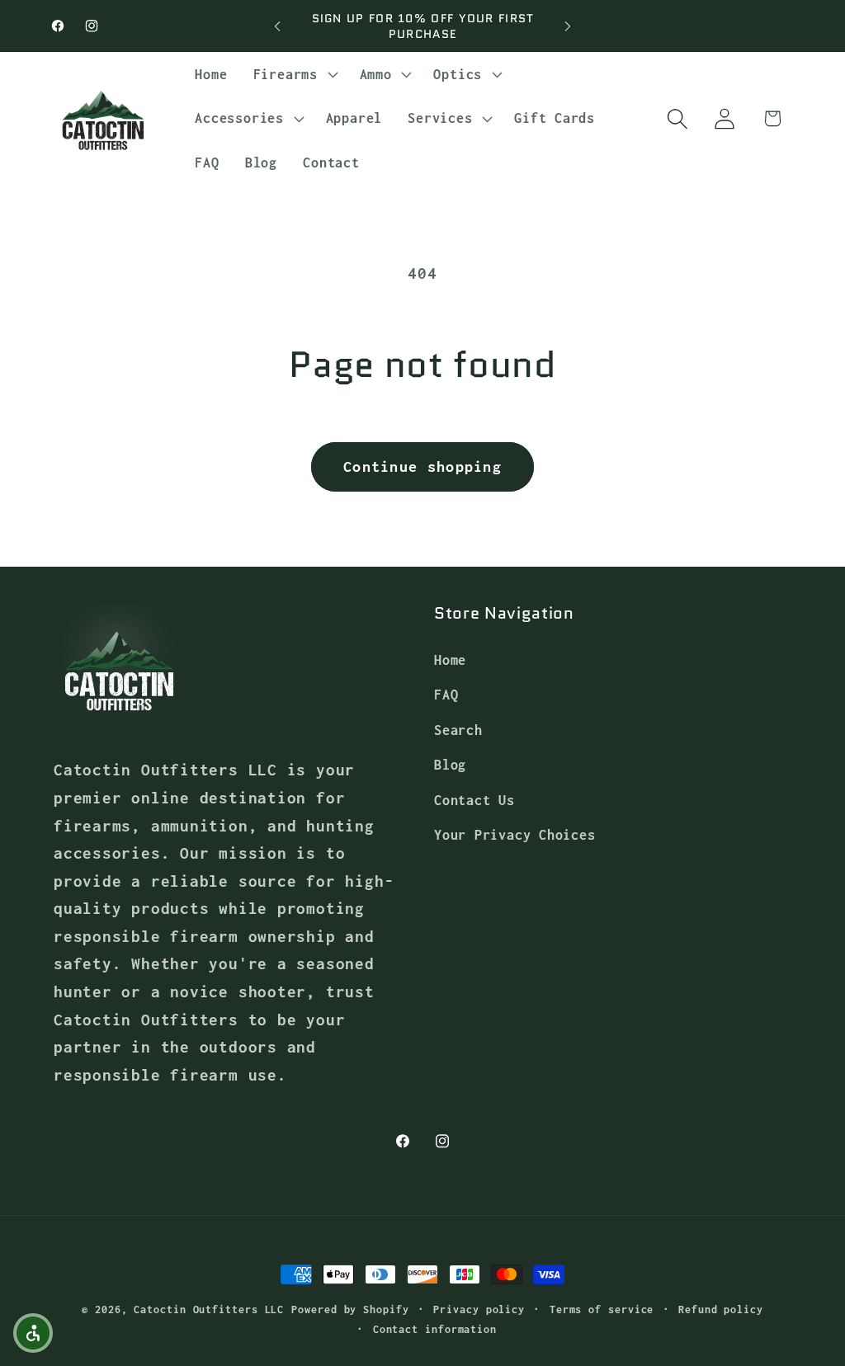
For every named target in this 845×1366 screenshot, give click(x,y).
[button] (293, 74)
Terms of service (602, 1309)
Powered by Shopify (349, 1309)
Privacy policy (479, 1309)
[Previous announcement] (277, 26)
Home (450, 659)
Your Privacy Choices (515, 834)
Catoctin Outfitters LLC (209, 1309)
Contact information (435, 1329)
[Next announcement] (568, 26)
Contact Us (474, 800)
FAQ (446, 694)
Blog (450, 764)
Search (458, 729)
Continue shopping (422, 466)
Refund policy (720, 1309)
